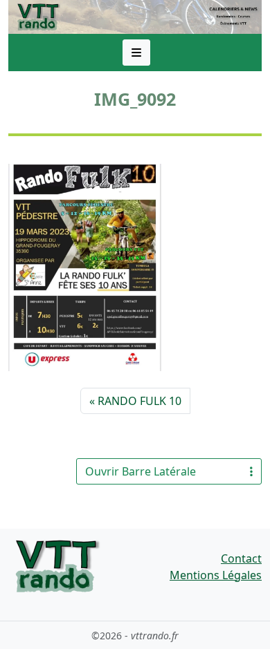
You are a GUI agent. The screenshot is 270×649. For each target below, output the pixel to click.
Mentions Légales (216, 575)
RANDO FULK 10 (139, 400)
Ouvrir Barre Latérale (140, 471)
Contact (241, 558)
